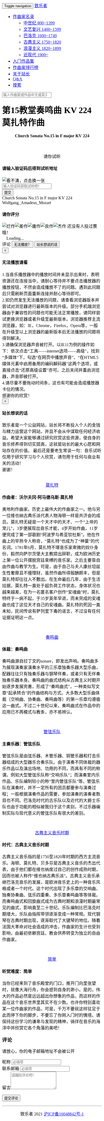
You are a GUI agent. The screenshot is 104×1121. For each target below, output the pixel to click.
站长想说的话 (47, 245)
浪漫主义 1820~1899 (42, 48)
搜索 (17, 85)
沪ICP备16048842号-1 (64, 1114)
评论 (6, 244)
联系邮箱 (10, 1068)
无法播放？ (22, 245)
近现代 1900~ (35, 55)
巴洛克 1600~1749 (40, 35)
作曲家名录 (23, 16)
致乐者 (40, 5)
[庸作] (34, 226)
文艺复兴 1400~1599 (42, 29)
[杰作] (59, 226)
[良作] (47, 226)
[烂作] (8, 226)
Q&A (17, 79)
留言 (6, 1087)
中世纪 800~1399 (39, 23)
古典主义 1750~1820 (42, 42)
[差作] (21, 226)
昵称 (6, 1062)
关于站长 (21, 74)
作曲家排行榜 (25, 67)
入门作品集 (23, 61)
